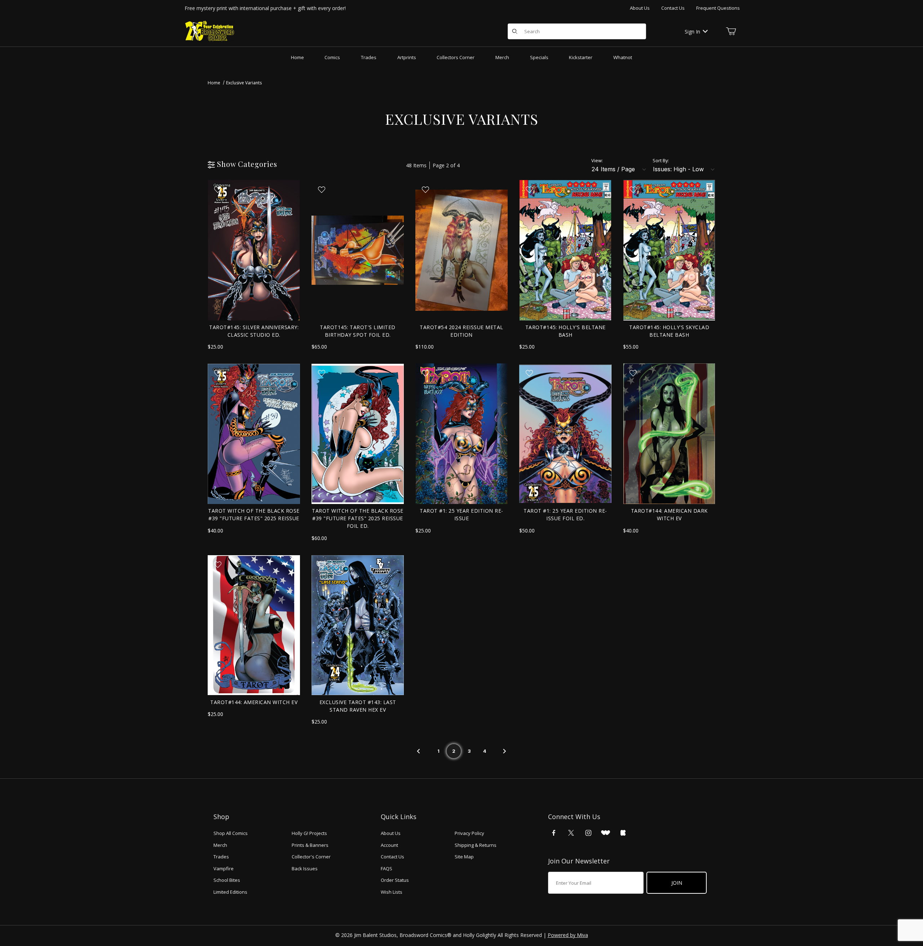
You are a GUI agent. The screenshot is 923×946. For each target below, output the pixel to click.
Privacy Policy (469, 833)
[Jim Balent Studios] (210, 30)
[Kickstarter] (623, 833)
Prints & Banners (310, 845)
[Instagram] (588, 833)
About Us (640, 8)
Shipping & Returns (475, 845)
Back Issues (305, 868)
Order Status (395, 880)
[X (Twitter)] (571, 833)
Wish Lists (391, 892)
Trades (221, 856)
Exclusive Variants (244, 83)
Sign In (692, 31)
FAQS (386, 868)
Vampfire (223, 868)
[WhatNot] (605, 833)
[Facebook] (554, 833)
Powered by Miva (568, 935)
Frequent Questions (718, 8)
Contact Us (673, 8)
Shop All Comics (230, 833)
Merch (220, 845)
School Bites (226, 880)
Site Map (464, 856)
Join (676, 882)
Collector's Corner (311, 856)
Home (214, 83)
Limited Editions (230, 892)
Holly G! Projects (309, 833)
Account (389, 845)
